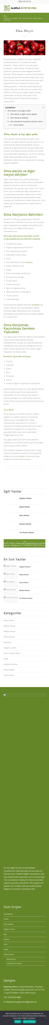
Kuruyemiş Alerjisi (10, 664)
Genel (6, 659)
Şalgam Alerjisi (25, 498)
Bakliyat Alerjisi (9, 631)
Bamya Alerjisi (25, 524)
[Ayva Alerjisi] (11, 517)
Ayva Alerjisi (24, 515)
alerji (22, 456)
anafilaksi (36, 305)
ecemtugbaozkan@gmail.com (24, 1002)
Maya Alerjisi (24, 507)
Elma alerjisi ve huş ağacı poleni (19, 111)
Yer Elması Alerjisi (26, 532)
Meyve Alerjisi (9, 669)
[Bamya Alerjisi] (11, 526)
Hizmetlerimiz (8, 914)
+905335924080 (14, 997)
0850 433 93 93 (24, 1)
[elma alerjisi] (24, 47)
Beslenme (8, 642)
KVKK (5, 944)
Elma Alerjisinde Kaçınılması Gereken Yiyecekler (27, 121)
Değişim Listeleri (10, 648)
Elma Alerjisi (24, 30)
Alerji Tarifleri (9, 620)
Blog (5, 16)
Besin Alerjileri (9, 637)
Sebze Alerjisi (9, 675)
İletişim (6, 949)
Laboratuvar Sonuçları (14, 963)
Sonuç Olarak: (18, 125)
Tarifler (6, 919)
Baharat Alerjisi (9, 626)
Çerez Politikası (29, 1021)
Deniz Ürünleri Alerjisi (12, 653)
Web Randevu (11, 959)
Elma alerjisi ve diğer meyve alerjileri (23, 114)
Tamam (17, 1021)
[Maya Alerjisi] (11, 509)
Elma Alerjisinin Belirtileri (19, 118)
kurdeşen (28, 262)
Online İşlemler (9, 954)
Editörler (6, 939)
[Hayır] (46, 1018)
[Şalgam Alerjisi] (11, 500)
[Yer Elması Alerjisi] (11, 534)
